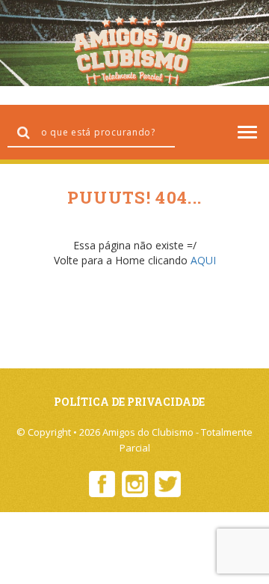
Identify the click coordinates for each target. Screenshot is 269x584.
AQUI (203, 260)
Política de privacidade (129, 402)
